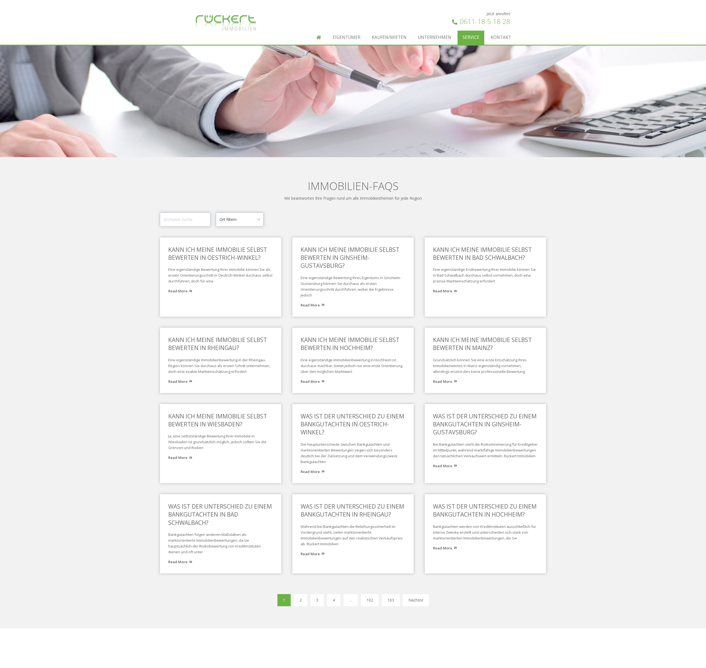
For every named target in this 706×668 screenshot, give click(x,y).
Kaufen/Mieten (389, 37)
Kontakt (501, 37)
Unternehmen (434, 37)
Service (470, 37)
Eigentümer (346, 37)
